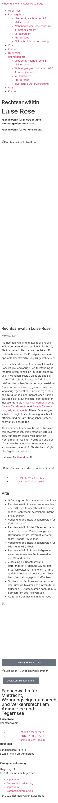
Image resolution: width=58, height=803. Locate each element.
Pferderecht (21, 37)
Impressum (13, 779)
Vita (10, 45)
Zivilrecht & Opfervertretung (31, 41)
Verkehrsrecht (22, 33)
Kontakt (12, 49)
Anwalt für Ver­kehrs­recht (38, 402)
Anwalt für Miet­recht (14, 406)
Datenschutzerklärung (19, 783)
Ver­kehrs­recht (21, 387)
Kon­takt (22, 457)
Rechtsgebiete (16, 14)
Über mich (14, 10)
